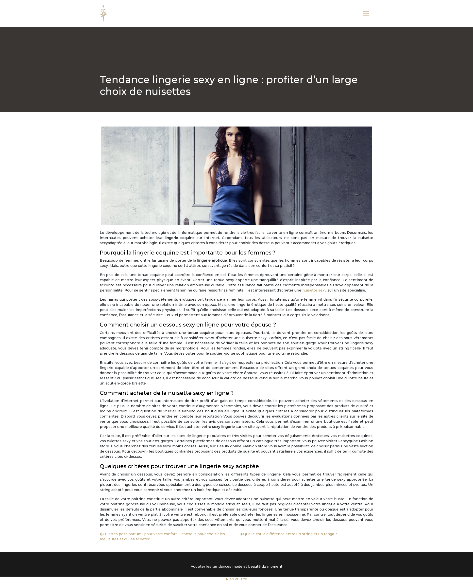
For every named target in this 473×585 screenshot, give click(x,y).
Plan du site (236, 579)
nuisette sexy (314, 290)
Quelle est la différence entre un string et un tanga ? (290, 534)
